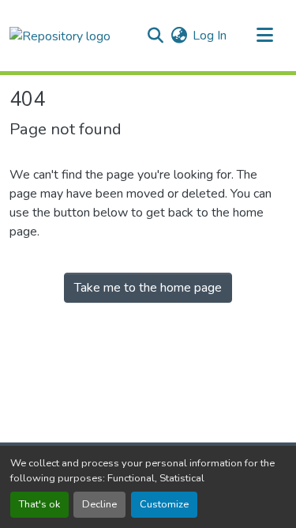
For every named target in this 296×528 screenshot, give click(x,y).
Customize (164, 504)
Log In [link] (210, 35)
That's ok (39, 504)
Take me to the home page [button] (148, 287)
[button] (60, 35)
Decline (99, 504)
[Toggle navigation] (264, 36)
